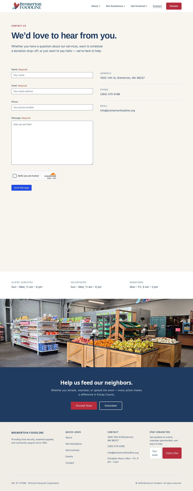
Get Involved (72, 450)
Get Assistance (74, 443)
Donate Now (84, 405)
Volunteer (111, 405)
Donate (174, 6)
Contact (157, 6)
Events (69, 456)
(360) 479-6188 (116, 446)
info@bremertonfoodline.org (123, 452)
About (69, 437)
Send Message (21, 187)
